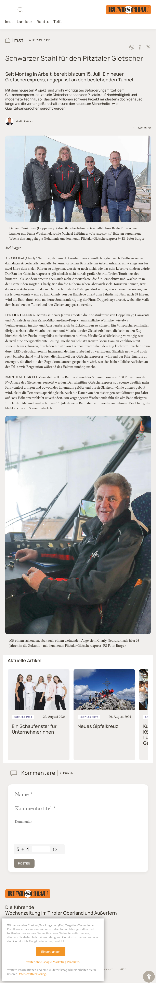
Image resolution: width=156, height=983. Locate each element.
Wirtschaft (39, 40)
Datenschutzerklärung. (32, 974)
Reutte (43, 21)
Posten (24, 863)
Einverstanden (50, 951)
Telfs (58, 21)
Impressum (105, 969)
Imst (9, 21)
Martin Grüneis (24, 121)
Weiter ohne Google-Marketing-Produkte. (53, 962)
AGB (123, 969)
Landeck (25, 21)
